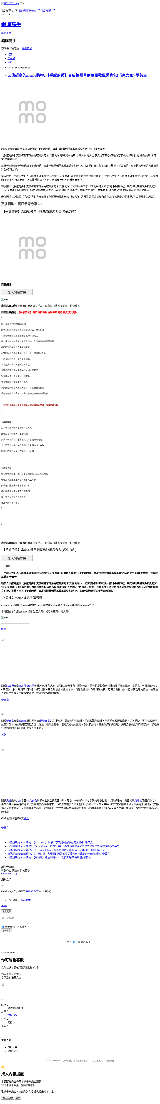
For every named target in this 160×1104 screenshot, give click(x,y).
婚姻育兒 (27, 48)
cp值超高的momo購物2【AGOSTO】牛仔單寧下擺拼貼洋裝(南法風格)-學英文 (50, 842)
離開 (18, 1098)
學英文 (5, 827)
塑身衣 (5, 699)
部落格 (11, 58)
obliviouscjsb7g (9, 873)
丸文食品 (32, 800)
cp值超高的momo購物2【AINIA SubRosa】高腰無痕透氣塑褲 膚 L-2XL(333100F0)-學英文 (56, 850)
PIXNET (56, 1060)
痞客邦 (29, 891)
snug (3, 628)
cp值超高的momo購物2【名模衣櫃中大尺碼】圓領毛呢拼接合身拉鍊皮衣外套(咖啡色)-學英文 (59, 853)
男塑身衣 (45, 720)
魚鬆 (3, 734)
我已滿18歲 (7, 1098)
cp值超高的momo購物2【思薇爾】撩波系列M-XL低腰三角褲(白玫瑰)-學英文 (49, 857)
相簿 (10, 54)
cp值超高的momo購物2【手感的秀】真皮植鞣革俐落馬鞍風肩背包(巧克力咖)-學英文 (77, 75)
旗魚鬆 (138, 800)
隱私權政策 (97, 1060)
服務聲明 (110, 1060)
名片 (10, 62)
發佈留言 (6, 930)
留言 (36, 891)
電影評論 (26, 900)
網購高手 (11, 24)
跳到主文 (6, 33)
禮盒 (26, 818)
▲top (4, 905)
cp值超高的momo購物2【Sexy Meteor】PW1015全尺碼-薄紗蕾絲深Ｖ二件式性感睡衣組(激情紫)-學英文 (63, 846)
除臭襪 (10, 685)
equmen (23, 720)
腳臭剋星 (29, 685)
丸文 (18, 800)
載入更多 (6, 911)
